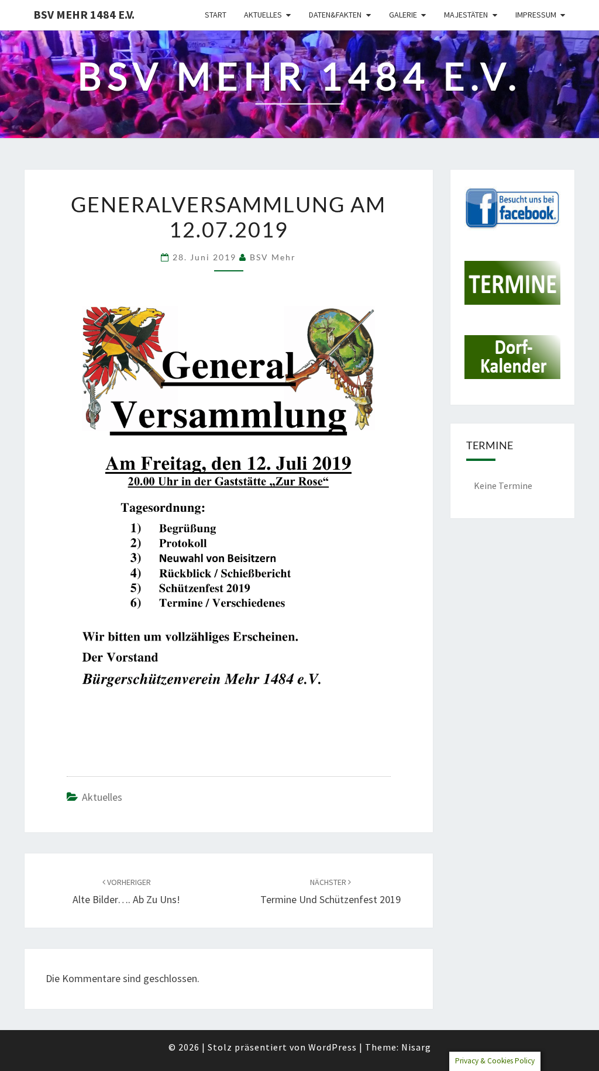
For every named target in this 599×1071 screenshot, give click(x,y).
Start (215, 14)
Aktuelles (263, 14)
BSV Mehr (273, 257)
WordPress (332, 1047)
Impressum (535, 14)
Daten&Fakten (335, 14)
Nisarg (416, 1047)
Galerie (403, 14)
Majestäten (466, 14)
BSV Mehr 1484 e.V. (84, 14)
